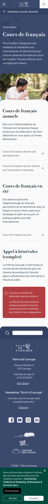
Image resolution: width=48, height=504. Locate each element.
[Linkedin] (36, 420)
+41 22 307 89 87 (24, 377)
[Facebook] (11, 420)
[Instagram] (28, 420)
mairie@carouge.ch (24, 374)
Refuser (13, 498)
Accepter (34, 498)
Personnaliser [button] (12, 490)
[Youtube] (19, 420)
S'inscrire (23, 407)
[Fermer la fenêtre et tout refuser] (45, 469)
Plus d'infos (23, 383)
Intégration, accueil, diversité (22, 11)
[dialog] (24, 486)
